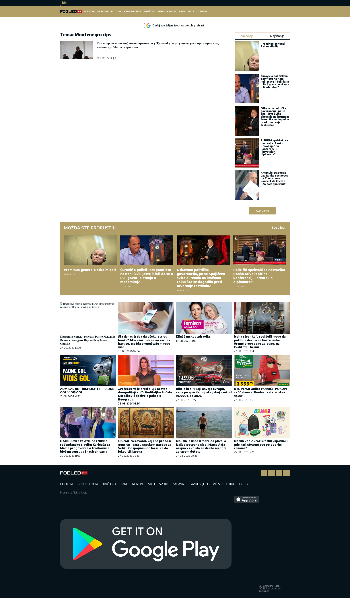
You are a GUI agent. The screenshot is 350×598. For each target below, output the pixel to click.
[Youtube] (286, 473)
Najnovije (103, 11)
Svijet (181, 11)
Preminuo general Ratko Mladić (273, 45)
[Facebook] (264, 473)
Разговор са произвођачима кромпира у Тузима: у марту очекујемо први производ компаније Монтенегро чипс (158, 45)
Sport (192, 11)
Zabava (202, 11)
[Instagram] (271, 473)
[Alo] (63, 2)
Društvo (149, 11)
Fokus (231, 484)
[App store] (246, 544)
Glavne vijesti (198, 484)
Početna (89, 11)
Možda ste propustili (90, 227)
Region (171, 11)
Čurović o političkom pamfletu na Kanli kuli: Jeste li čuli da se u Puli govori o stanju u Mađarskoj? (275, 81)
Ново (243, 484)
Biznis (161, 11)
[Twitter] (279, 473)
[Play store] (146, 544)
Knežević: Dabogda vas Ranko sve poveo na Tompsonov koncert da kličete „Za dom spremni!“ (274, 178)
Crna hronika (132, 11)
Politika (116, 11)
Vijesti (218, 484)
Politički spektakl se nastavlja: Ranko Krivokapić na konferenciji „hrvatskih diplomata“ (274, 147)
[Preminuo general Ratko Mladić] (247, 56)
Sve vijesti (262, 211)
